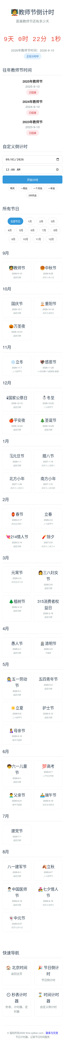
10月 (25, 239)
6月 (32, 230)
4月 (10, 230)
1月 (30, 221)
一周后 (24, 188)
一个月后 (37, 188)
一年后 (51, 188)
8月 (55, 230)
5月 (21, 230)
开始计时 (32, 179)
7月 (44, 230)
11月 (38, 239)
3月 (53, 221)
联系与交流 (52, 1033)
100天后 (32, 195)
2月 (41, 221)
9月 (13, 239)
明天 (12, 188)
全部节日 (15, 221)
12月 (51, 239)
